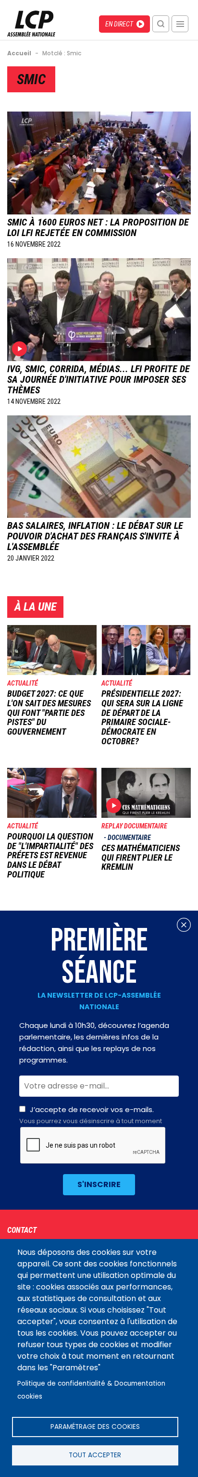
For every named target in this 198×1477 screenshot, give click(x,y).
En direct (119, 24)
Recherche (160, 23)
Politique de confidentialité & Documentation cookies (91, 1390)
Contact (22, 1230)
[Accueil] (31, 33)
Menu (180, 23)
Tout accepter (95, 1455)
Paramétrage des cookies (95, 1426)
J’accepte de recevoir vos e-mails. (90, 1115)
